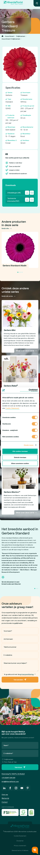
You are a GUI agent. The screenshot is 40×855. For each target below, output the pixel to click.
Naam (6, 745)
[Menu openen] (37, 3)
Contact (5, 802)
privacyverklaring (27, 674)
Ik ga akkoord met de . (19, 674)
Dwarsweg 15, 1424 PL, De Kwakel (13, 774)
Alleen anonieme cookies (20, 463)
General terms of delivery (20, 850)
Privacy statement (20, 845)
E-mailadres (8, 655)
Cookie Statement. (12, 408)
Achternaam (8, 639)
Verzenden (18, 679)
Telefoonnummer (10, 647)
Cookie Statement (20, 836)
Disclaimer (20, 841)
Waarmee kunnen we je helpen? (15, 663)
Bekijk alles (5, 228)
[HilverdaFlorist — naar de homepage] (13, 3)
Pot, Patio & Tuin (10, 762)
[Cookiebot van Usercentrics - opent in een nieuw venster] (29, 390)
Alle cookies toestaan (20, 451)
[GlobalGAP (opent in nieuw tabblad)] (23, 812)
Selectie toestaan (20, 457)
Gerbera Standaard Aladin (14, 266)
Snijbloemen (20, 36)
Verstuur (18, 767)
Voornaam (8, 631)
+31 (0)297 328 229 (8, 778)
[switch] (35, 424)
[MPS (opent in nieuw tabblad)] (31, 812)
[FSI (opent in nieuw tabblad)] (10, 812)
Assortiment (9, 36)
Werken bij (5, 798)
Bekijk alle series (7, 296)
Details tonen (28, 445)
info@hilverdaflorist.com (10, 781)
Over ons (5, 794)
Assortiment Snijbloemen (11, 39)
